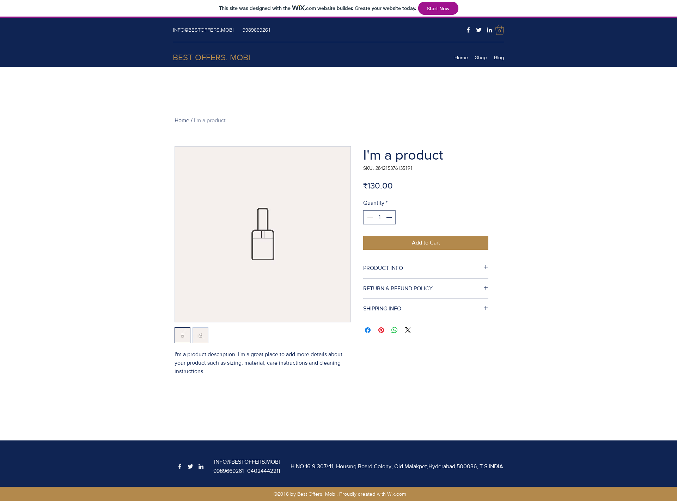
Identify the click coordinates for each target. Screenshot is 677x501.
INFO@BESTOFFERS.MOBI (203, 30)
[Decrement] (369, 217)
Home (182, 120)
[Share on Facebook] (368, 330)
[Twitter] (478, 29)
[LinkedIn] (489, 29)
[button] (499, 30)
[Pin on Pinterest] (381, 330)
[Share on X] (408, 330)
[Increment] (390, 217)
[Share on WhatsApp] (394, 330)
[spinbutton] (379, 217)
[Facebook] (468, 29)
